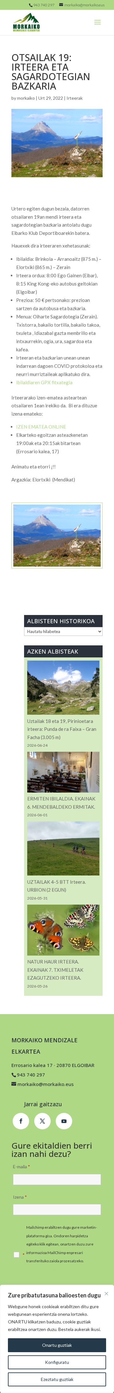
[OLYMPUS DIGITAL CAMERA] (57, 568)
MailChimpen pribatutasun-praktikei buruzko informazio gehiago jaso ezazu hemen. (59, 1278)
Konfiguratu (57, 1362)
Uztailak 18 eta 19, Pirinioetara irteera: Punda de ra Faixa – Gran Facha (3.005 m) (61, 729)
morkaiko (26, 98)
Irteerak (74, 98)
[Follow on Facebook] (21, 1121)
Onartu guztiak (57, 1345)
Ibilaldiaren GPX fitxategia (44, 382)
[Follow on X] (42, 1121)
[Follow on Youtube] (64, 1121)
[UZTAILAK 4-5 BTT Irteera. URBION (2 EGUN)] (63, 849)
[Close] (106, 1294)
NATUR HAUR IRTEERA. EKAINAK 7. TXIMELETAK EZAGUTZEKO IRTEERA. (55, 970)
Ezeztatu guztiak (57, 1379)
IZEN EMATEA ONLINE (41, 427)
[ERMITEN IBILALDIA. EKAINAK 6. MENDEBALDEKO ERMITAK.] (63, 773)
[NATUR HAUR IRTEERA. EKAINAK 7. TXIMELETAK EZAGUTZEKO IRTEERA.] (63, 931)
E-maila (21, 1166)
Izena (20, 1197)
